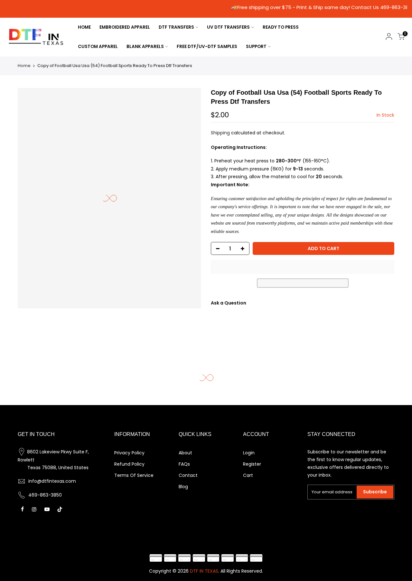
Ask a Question (228, 303)
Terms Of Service (134, 475)
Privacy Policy (129, 453)
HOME (84, 27)
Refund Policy (129, 464)
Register (252, 464)
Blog (183, 486)
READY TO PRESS (281, 27)
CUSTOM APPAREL (98, 47)
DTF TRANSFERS (176, 27)
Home (24, 66)
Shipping (220, 133)
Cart (248, 475)
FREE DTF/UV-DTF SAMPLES (207, 47)
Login (249, 453)
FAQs (184, 464)
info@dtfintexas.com (52, 481)
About (185, 453)
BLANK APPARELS (145, 47)
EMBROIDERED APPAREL (124, 27)
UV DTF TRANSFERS (228, 27)
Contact (188, 475)
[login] (388, 37)
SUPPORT (256, 47)
